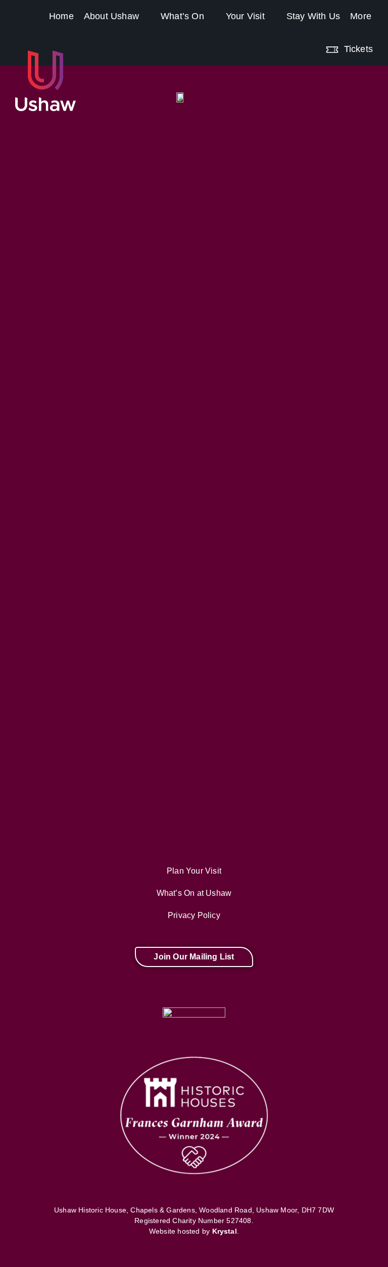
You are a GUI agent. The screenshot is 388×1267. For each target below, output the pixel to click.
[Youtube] (285, 989)
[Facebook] (57, 989)
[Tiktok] (239, 989)
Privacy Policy (194, 915)
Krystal (224, 1231)
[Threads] (148, 989)
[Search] (383, 42)
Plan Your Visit (194, 871)
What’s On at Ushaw (194, 893)
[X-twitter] (194, 989)
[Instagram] (103, 989)
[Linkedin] (330, 989)
